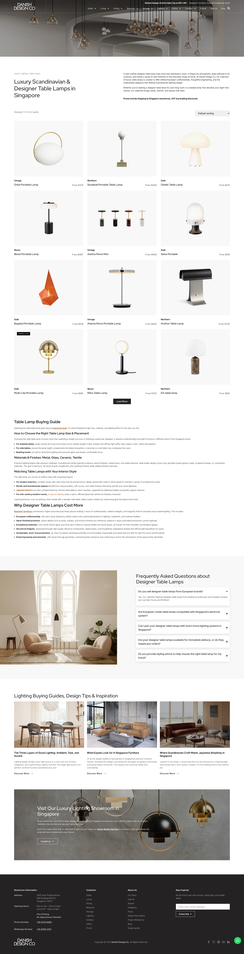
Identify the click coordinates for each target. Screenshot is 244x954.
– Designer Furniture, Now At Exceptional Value (187, 3)
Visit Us (213, 8)
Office (175, 8)
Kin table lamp (169, 393)
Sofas (90, 8)
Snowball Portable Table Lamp (105, 184)
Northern (92, 180)
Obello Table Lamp (172, 184)
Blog (223, 8)
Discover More (22, 773)
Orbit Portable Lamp (26, 184)
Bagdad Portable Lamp (27, 323)
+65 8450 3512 (44, 929)
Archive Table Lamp (172, 323)
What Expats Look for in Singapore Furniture (113, 752)
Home (16, 74)
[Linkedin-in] (223, 942)
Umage (17, 180)
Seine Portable (169, 254)
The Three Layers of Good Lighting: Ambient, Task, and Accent (46, 754)
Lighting (160, 8)
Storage (146, 8)
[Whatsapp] (237, 940)
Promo (203, 8)
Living (103, 8)
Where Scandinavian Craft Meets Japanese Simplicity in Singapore (192, 754)
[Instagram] (213, 942)
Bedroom (131, 8)
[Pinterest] (218, 942)
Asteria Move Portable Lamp (104, 323)
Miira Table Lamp (97, 393)
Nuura (17, 250)
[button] (122, 401)
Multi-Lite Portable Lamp (28, 393)
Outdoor (189, 8)
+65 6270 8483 (44, 922)
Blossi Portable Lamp (26, 254)
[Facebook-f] (208, 942)
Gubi (163, 180)
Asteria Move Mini (97, 254)
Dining (116, 8)
